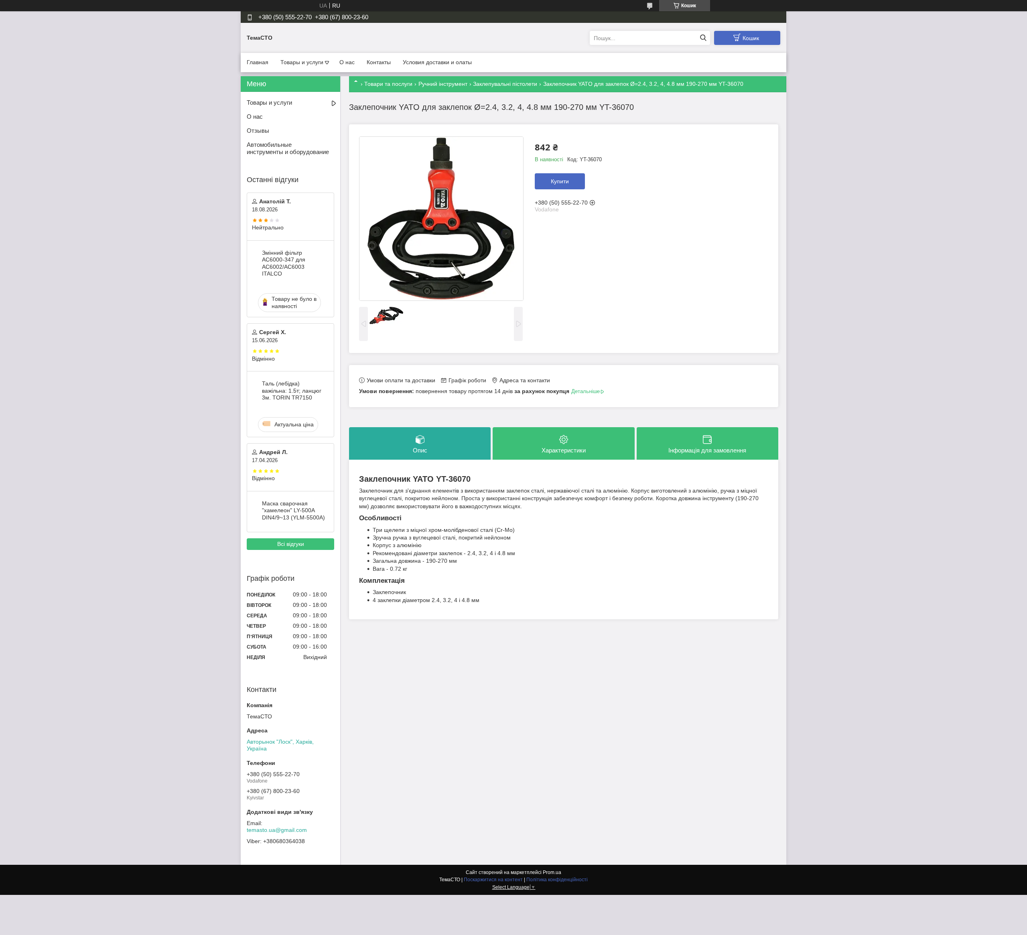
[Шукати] (703, 38)
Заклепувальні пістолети (505, 84)
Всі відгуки (290, 544)
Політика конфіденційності (557, 879)
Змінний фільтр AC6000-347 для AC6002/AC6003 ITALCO (283, 263)
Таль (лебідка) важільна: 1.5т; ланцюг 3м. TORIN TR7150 (291, 390)
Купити (560, 181)
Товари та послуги (388, 84)
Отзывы (258, 130)
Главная (257, 62)
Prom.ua (552, 872)
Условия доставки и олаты (437, 62)
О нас (347, 62)
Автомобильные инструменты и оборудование (288, 148)
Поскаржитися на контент (493, 879)
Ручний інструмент (442, 84)
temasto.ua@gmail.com (277, 830)
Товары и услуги (301, 62)
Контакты (379, 62)
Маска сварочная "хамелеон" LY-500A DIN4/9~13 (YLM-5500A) (293, 510)
